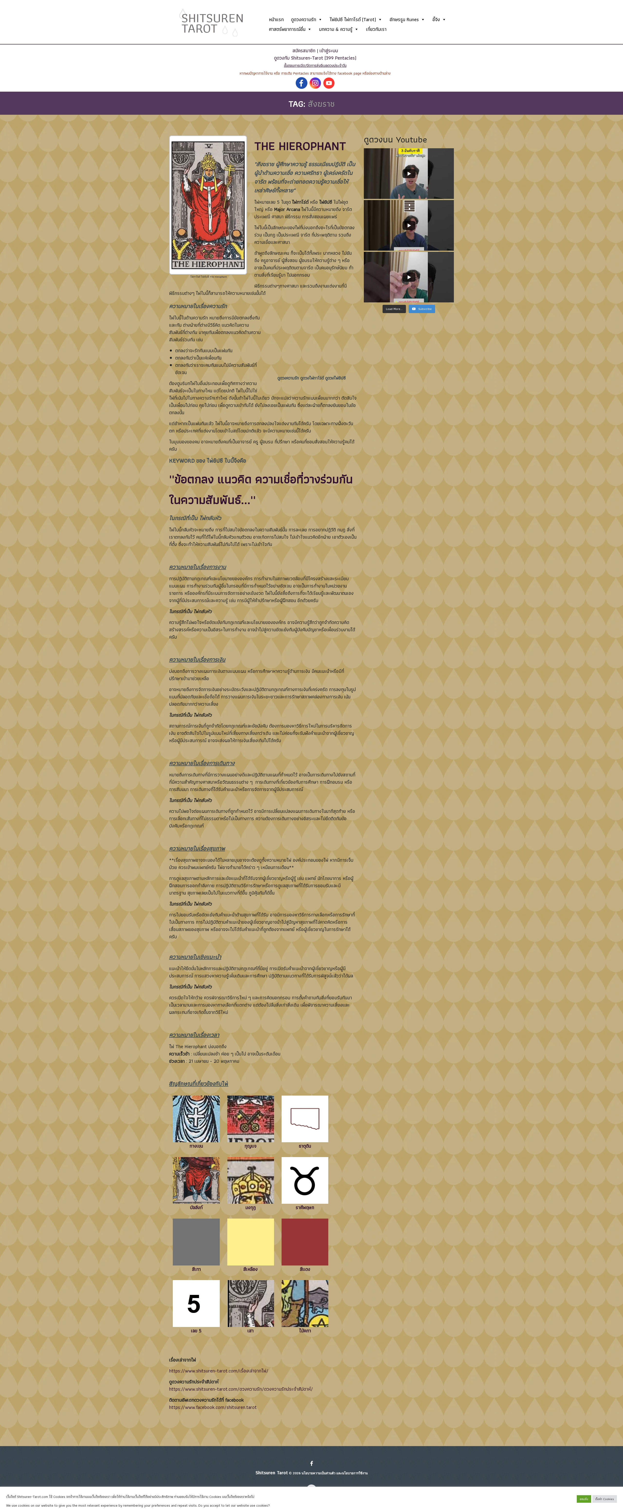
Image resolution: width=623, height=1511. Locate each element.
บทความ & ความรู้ (335, 29)
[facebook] (312, 1464)
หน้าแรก (276, 19)
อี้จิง (436, 19)
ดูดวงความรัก (303, 19)
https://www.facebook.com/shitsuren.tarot (213, 1407)
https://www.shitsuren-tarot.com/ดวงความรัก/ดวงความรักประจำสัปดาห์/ (241, 1389)
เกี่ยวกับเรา (376, 29)
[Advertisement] (311, 338)
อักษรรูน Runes (404, 19)
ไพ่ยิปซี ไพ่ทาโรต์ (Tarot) (353, 19)
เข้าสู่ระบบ (329, 50)
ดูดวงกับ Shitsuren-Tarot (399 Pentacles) (315, 58)
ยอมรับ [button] (584, 1499)
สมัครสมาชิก (304, 50)
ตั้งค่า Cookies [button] (604, 1499)
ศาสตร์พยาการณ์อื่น (287, 29)
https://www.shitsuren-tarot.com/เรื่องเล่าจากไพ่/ (218, 1371)
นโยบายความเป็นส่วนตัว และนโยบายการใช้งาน (335, 1473)
